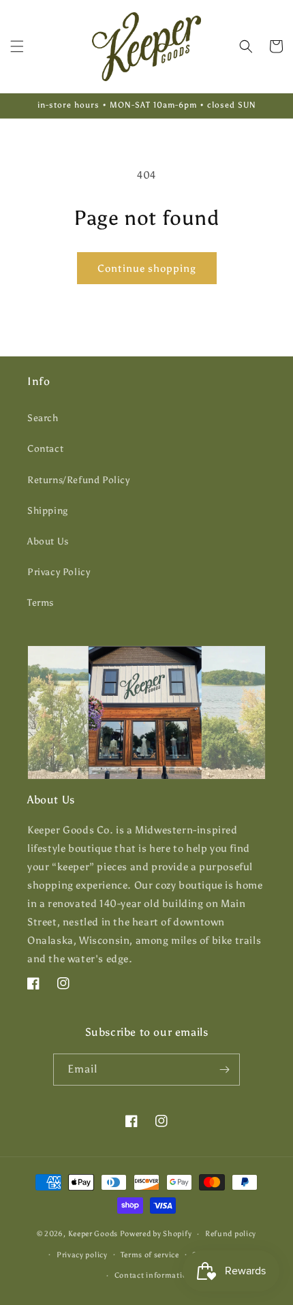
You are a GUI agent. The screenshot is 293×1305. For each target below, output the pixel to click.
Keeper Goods (93, 1233)
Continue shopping (146, 268)
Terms (40, 603)
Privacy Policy (58, 572)
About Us (48, 541)
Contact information (153, 1275)
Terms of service (150, 1254)
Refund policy (230, 1233)
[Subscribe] (224, 1070)
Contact (45, 449)
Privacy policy (82, 1254)
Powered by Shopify (156, 1233)
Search (43, 418)
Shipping (47, 511)
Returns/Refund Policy (78, 480)
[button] (17, 46)
